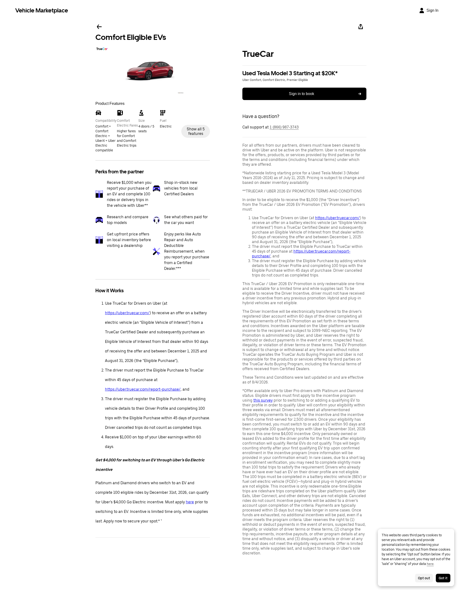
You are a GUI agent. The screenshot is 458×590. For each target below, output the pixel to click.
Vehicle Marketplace (41, 10)
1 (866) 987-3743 (284, 127)
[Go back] (99, 26)
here (190, 502)
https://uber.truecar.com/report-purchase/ (143, 389)
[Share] (360, 26)
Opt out (424, 578)
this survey (263, 400)
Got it (443, 578)
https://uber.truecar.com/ (127, 313)
